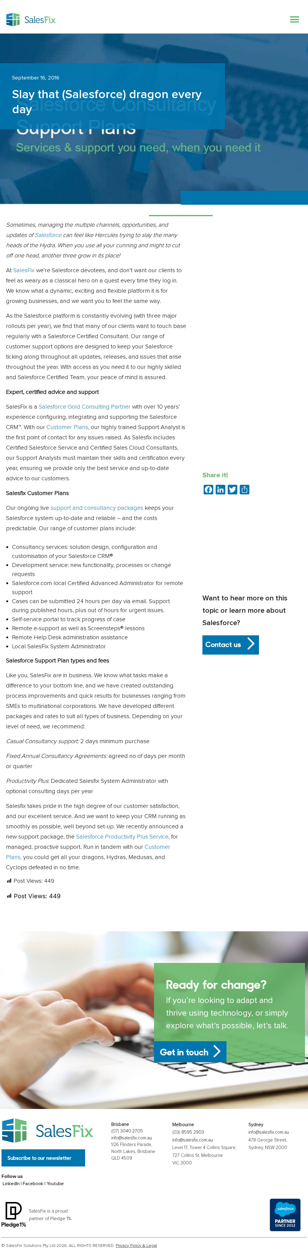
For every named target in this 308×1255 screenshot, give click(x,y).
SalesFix (24, 270)
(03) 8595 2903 (188, 1132)
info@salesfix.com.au (131, 1138)
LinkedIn (11, 1183)
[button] (294, 19)
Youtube (55, 1183)
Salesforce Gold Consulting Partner (85, 406)
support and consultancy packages (97, 508)
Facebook (33, 1183)
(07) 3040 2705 (127, 1131)
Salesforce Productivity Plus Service (122, 836)
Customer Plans (67, 427)
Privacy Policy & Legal (136, 1245)
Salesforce (48, 235)
